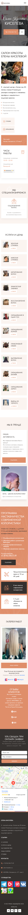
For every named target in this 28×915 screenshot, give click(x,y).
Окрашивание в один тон (17, 316)
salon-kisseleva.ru (8, 868)
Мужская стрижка (14, 259)
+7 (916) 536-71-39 (11, 32)
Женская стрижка (14, 245)
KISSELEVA (14, 907)
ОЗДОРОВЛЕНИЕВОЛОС (14, 207)
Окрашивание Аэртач (16, 388)
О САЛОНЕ (4, 842)
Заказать (14, 761)
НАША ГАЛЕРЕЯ (14, 665)
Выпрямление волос (16, 359)
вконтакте (22, 675)
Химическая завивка (16, 288)
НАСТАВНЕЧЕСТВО (6, 848)
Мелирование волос (16, 273)
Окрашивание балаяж (16, 374)
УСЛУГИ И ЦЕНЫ (6, 845)
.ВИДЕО (20, 680)
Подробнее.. (14, 460)
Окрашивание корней (16, 331)
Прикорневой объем (16, 345)
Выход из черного (15, 402)
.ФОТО (10, 680)
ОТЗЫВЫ (3, 854)
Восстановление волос (18, 302)
